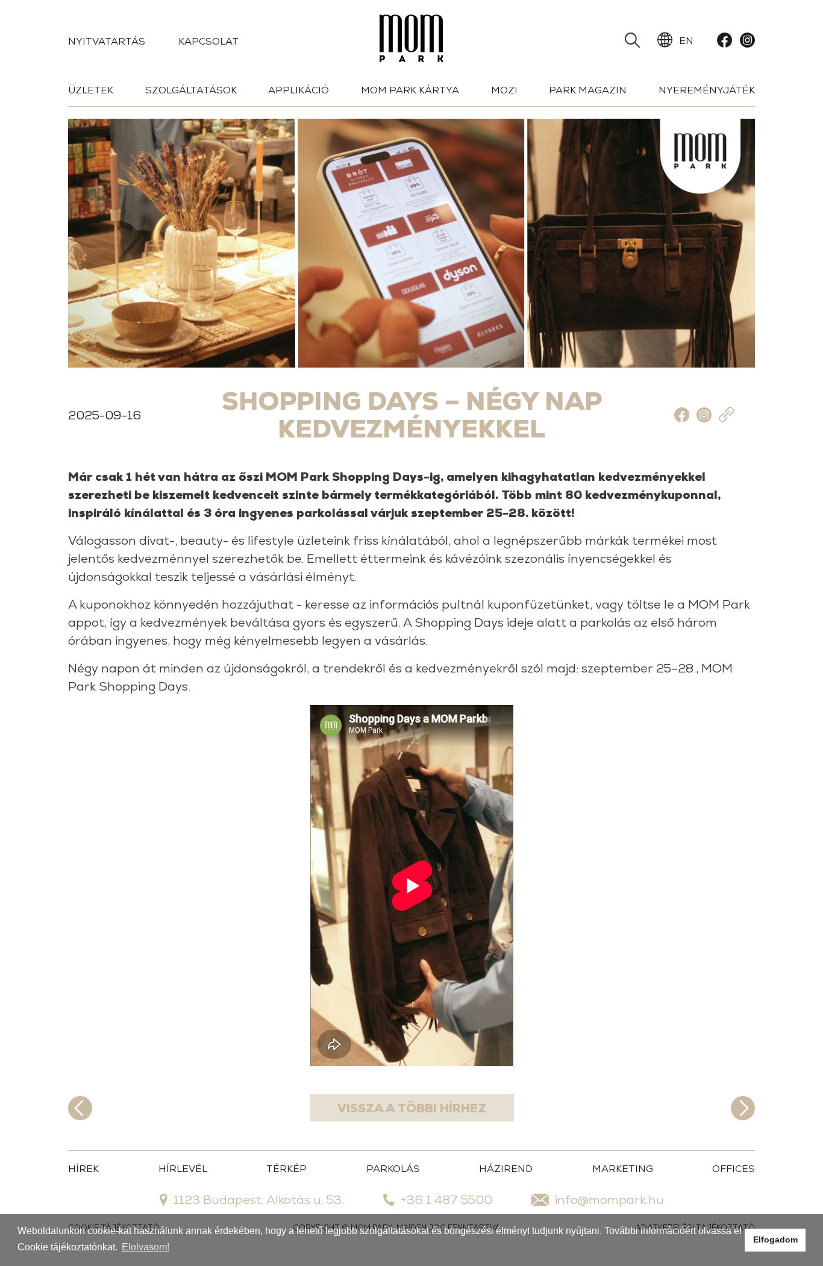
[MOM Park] (411, 40)
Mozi (504, 90)
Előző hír (80, 1108)
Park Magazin (588, 90)
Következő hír (743, 1108)
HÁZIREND (506, 1168)
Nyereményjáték (707, 90)
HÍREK (83, 1168)
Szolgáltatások (191, 90)
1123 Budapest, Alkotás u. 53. (259, 1200)
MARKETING (622, 1168)
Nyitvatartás (106, 41)
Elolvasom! (145, 1247)
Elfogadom (775, 1239)
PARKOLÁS (393, 1168)
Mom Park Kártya (410, 90)
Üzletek (90, 90)
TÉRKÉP (286, 1168)
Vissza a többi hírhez (411, 1108)
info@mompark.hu (609, 1200)
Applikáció (298, 90)
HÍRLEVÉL (182, 1168)
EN (686, 40)
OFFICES (733, 1168)
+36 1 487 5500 (446, 1200)
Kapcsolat (208, 41)
